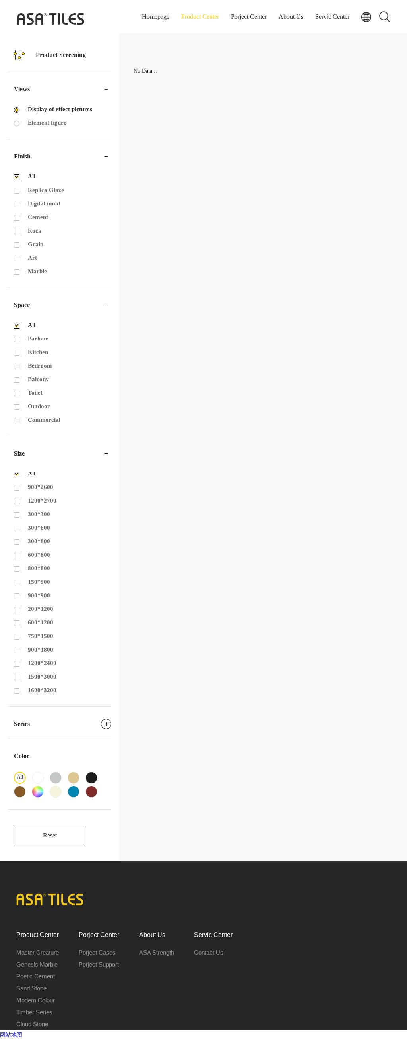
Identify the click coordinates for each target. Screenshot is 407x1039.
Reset (50, 835)
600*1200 (40, 622)
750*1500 (40, 636)
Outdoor (39, 406)
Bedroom (40, 365)
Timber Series (34, 1012)
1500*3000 (42, 676)
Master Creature (37, 952)
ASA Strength (156, 952)
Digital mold (44, 203)
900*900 (39, 595)
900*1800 (40, 649)
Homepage (155, 16)
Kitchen (38, 352)
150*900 (39, 582)
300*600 (39, 527)
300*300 (39, 514)
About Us (291, 16)
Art (32, 257)
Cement (38, 217)
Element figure (47, 122)
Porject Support (99, 964)
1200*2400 (42, 663)
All (31, 176)
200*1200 (40, 609)
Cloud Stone (32, 1024)
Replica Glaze (46, 190)
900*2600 (40, 487)
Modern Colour (35, 1000)
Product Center (200, 16)
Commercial (44, 420)
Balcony (38, 379)
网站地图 (11, 1034)
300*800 (39, 541)
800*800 (39, 568)
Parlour (38, 338)
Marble (37, 271)
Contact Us (208, 952)
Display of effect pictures (60, 109)
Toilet (35, 392)
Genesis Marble (37, 964)
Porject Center (249, 16)
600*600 (39, 555)
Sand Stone (31, 988)
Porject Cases (97, 952)
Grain (35, 244)
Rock (34, 230)
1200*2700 (42, 500)
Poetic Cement (35, 976)
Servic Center (332, 16)
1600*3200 (42, 690)
